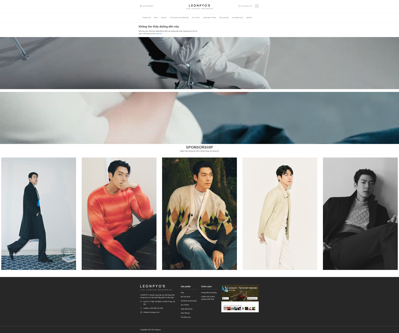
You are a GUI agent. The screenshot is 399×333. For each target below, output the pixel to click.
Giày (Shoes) (185, 313)
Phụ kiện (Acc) (186, 317)
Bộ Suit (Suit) (185, 297)
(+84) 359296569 (147, 6)
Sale (182, 293)
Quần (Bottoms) (186, 309)
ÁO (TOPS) (185, 305)
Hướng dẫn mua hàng (209, 293)
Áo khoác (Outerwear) (189, 301)
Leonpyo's (199, 7)
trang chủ (158, 34)
